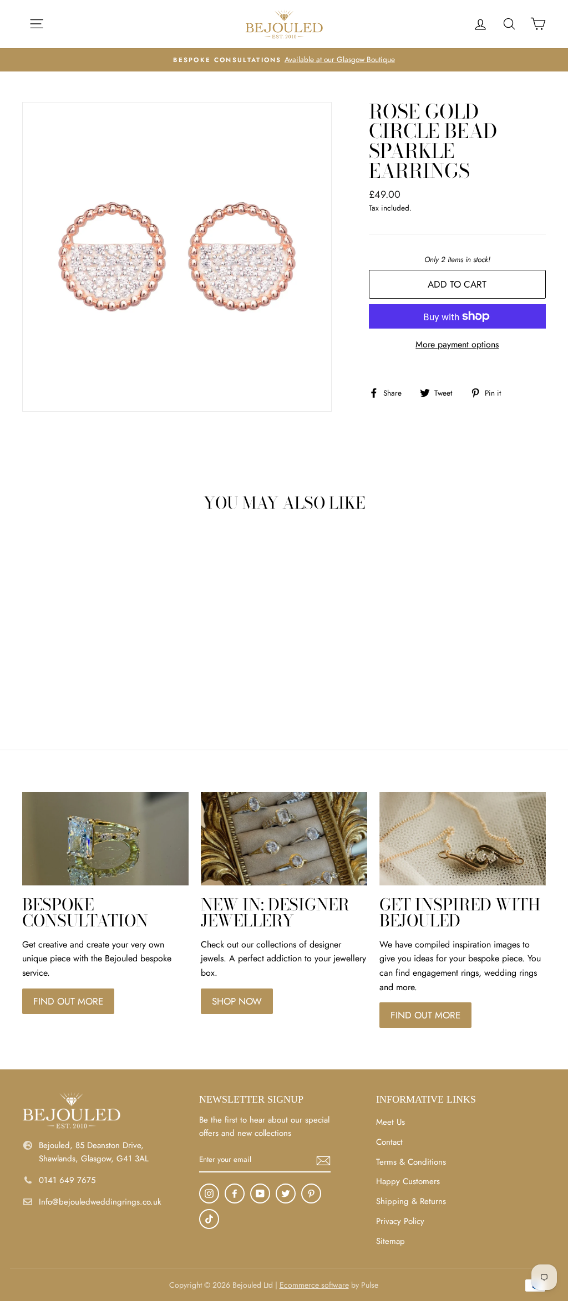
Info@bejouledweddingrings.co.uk (100, 1202)
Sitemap (390, 1241)
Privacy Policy (400, 1221)
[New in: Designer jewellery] (284, 838)
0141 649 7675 (67, 1180)
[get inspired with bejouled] (462, 838)
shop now (237, 1001)
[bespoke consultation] (105, 838)
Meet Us (390, 1122)
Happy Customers (408, 1181)
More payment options (457, 344)
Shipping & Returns (411, 1201)
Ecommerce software (314, 1284)
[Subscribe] (323, 1160)
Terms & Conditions (411, 1162)
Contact (389, 1142)
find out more (68, 1001)
